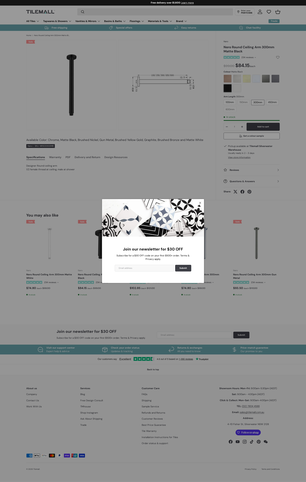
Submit (183, 268)
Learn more (168, 2)
